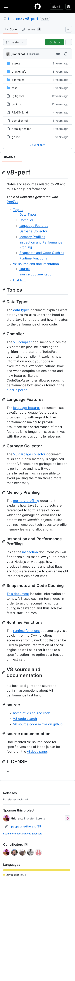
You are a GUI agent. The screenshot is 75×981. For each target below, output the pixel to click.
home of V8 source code (32, 713)
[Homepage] (37, 6)
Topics (18, 210)
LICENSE (19, 280)
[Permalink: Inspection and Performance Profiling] (4, 541)
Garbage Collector (33, 231)
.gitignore (18, 96)
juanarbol (18, 54)
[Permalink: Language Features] (4, 399)
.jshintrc (17, 104)
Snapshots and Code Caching (41, 253)
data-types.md (21, 128)
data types (21, 310)
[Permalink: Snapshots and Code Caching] (4, 585)
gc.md (16, 137)
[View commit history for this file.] (65, 54)
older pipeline (17, 390)
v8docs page (37, 751)
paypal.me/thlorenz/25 (26, 826)
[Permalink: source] (4, 705)
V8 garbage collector (29, 454)
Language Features (33, 226)
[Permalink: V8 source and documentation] (4, 672)
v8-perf (31, 19)
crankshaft (19, 71)
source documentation (36, 274)
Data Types (28, 214)
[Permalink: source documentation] (4, 733)
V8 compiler (22, 342)
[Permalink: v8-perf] (4, 172)
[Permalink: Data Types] (4, 302)
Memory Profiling (32, 237)
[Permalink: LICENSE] (4, 761)
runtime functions (26, 631)
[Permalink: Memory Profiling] (4, 492)
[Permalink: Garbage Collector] (4, 446)
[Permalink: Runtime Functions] (4, 622)
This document (18, 594)
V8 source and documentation (36, 264)
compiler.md (20, 120)
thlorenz (15, 19)
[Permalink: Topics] (4, 290)
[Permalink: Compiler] (4, 334)
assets (16, 63)
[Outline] (69, 157)
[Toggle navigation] (6, 6)
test (14, 88)
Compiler (26, 220)
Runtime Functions (33, 258)
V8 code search (25, 719)
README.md (20, 112)
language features (26, 408)
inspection (30, 552)
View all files (37, 145)
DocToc (12, 202)
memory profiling (26, 501)
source (24, 269)
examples (18, 79)
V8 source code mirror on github (38, 724)
